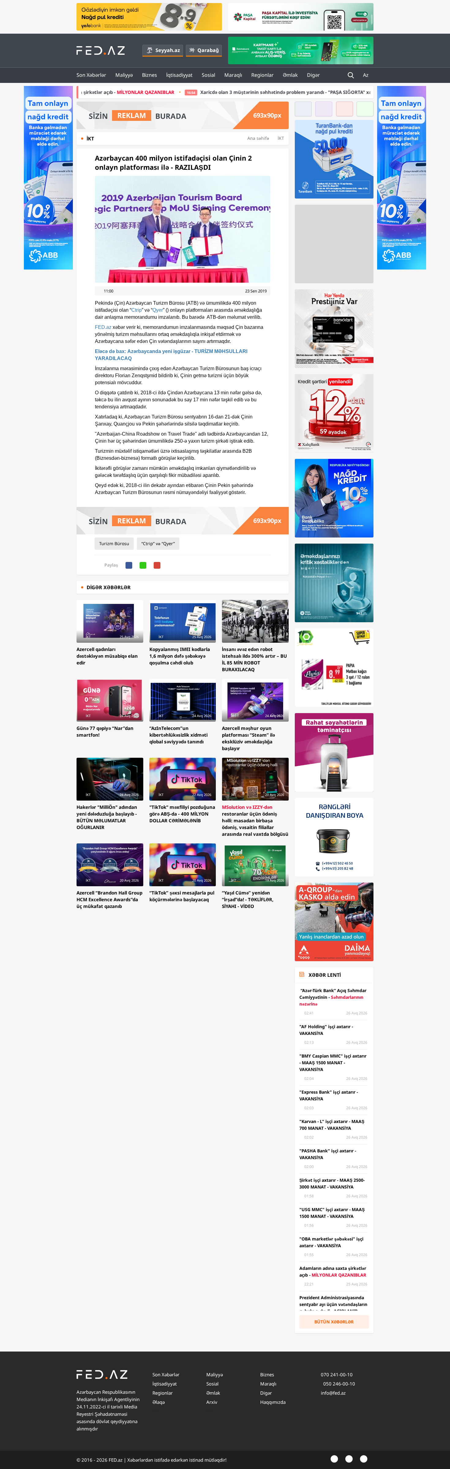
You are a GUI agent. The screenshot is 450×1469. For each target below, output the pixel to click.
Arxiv (211, 1402)
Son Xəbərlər (91, 75)
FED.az (103, 327)
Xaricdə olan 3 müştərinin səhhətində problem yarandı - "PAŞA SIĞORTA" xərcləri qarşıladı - (222, 92)
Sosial (208, 75)
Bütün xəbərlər (334, 1322)
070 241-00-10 (337, 1374)
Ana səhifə (258, 138)
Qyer (157, 310)
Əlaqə (158, 1402)
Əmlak (290, 75)
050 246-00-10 (338, 1384)
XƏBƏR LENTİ (325, 975)
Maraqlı (233, 75)
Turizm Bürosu (114, 543)
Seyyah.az (168, 50)
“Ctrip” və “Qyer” (158, 543)
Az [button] (366, 75)
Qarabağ (208, 50)
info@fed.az (333, 1393)
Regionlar (262, 75)
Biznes (149, 75)
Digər (313, 75)
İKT (281, 138)
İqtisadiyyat (179, 75)
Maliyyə (124, 75)
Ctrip (136, 310)
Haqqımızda (273, 1402)
